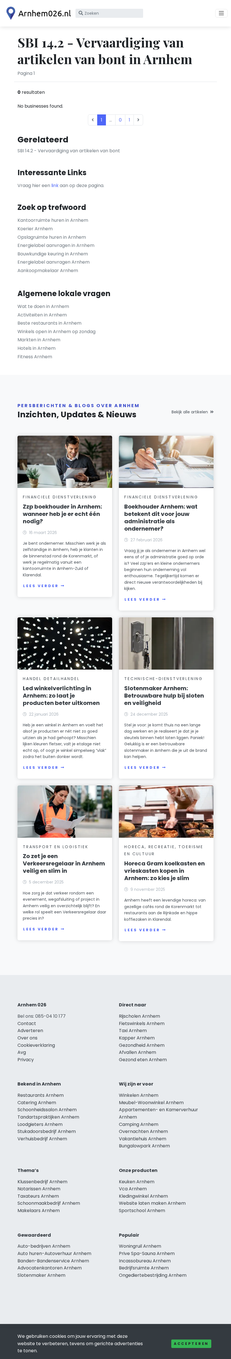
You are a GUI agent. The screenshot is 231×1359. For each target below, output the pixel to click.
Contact (26, 1023)
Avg (21, 1052)
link (55, 185)
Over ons (27, 1038)
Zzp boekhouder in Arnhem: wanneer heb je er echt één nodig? (62, 514)
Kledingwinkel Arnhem (143, 1196)
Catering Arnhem (36, 1102)
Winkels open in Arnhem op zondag (56, 331)
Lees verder (41, 585)
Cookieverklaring (36, 1045)
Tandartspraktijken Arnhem (48, 1117)
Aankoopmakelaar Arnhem (47, 270)
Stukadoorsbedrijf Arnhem (46, 1131)
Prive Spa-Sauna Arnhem (147, 1253)
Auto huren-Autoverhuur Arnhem (54, 1253)
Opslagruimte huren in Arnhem (51, 237)
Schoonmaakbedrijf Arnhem (48, 1203)
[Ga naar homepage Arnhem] (37, 13)
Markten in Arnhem (38, 340)
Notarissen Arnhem (38, 1189)
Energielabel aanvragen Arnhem (53, 262)
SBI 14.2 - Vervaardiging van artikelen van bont (68, 150)
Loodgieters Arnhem (40, 1124)
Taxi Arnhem (133, 1030)
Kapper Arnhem (137, 1038)
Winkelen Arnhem (138, 1095)
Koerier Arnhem (35, 228)
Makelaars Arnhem (38, 1210)
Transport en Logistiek (55, 847)
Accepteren (191, 1343)
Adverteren (30, 1030)
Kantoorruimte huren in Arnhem (52, 220)
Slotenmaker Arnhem (41, 1275)
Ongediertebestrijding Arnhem (152, 1275)
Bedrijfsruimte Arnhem (144, 1268)
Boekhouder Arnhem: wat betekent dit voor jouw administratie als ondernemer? (160, 518)
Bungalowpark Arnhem (144, 1146)
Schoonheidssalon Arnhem (47, 1109)
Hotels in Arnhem (36, 348)
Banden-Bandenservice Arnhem (53, 1261)
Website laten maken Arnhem (152, 1203)
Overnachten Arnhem (143, 1131)
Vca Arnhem (133, 1189)
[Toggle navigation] (221, 13)
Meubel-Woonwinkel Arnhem (151, 1102)
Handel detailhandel (51, 678)
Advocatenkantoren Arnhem (49, 1268)
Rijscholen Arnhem (139, 1016)
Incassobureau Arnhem (145, 1261)
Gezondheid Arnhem (142, 1045)
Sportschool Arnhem (142, 1210)
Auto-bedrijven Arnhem (43, 1246)
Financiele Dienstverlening (60, 497)
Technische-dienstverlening (163, 678)
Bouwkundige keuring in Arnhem (52, 254)
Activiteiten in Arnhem (42, 315)
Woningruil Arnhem (140, 1246)
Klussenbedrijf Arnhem (42, 1181)
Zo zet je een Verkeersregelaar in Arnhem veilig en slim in (64, 863)
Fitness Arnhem (34, 356)
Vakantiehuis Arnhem (142, 1139)
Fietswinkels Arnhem (142, 1023)
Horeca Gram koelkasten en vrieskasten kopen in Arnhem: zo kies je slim (164, 870)
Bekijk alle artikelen (190, 412)
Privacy (25, 1059)
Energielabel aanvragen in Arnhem (55, 245)
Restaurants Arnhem (40, 1095)
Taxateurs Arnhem (38, 1196)
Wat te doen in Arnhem (43, 306)
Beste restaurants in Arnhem (49, 323)
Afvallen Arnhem (137, 1052)
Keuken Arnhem (136, 1181)
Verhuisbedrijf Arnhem (42, 1139)
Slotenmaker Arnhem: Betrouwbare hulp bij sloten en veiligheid (164, 695)
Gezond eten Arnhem (143, 1059)
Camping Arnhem (138, 1124)
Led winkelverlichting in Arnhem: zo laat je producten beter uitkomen (61, 695)
